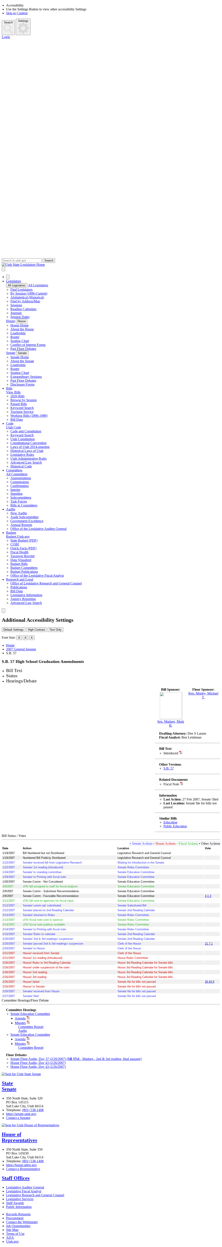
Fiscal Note (171, 784)
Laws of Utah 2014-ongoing (29, 447)
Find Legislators (21, 289)
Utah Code (13, 427)
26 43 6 (209, 981)
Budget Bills (19, 564)
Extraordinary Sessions (26, 376)
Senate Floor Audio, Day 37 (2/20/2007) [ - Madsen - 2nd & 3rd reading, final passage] (76, 1059)
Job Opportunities (18, 1226)
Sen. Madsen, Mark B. (170, 723)
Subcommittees (20, 497)
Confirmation (19, 486)
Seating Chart (19, 341)
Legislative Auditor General (25, 1187)
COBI (14, 544)
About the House (22, 329)
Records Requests (18, 1214)
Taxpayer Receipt (22, 556)
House (10, 321)
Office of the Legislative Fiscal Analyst (37, 575)
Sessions (16, 305)
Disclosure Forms (22, 384)
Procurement (14, 1218)
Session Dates (19, 317)
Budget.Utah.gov (18, 536)
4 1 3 (208, 896)
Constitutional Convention (28, 443)
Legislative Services (19, 1199)
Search (8, 22)
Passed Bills (18, 404)
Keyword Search (22, 408)
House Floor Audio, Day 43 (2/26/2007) (38, 1063)
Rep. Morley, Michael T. (203, 695)
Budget (11, 532)
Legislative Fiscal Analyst (23, 1191)
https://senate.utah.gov (21, 1114)
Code (9, 423)
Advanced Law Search (26, 462)
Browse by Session (23, 400)
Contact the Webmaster (22, 1222)
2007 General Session (21, 649)
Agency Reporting (23, 599)
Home (10, 645)
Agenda (20, 1018)
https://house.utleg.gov (21, 1165)
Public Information (19, 1207)
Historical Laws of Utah (26, 451)
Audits (10, 509)
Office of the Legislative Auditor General (38, 529)
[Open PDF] (180, 753)
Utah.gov (12, 1241)
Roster (14, 337)
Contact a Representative (23, 1169)
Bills (9, 388)
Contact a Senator (18, 1118)
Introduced (170, 753)
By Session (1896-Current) (28, 293)
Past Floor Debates (23, 349)
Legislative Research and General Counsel (35, 1195)
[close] (3, 610)
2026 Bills (17, 396)
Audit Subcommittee (24, 517)
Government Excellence (26, 521)
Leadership (18, 333)
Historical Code (21, 466)
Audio (22, 1031)
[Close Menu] (8, 277)
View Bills (13, 392)
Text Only (55, 629)
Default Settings (13, 629)
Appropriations (20, 478)
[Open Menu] (3, 269)
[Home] (111, 265)
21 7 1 (209, 943)
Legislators (13, 281)
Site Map (12, 1230)
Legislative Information (26, 595)
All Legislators (17, 285)
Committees (14, 470)
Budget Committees (24, 568)
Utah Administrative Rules (28, 458)
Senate (10, 353)
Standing (16, 493)
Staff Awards (15, 1203)
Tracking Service (22, 412)
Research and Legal (19, 579)
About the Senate (22, 361)
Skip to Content (17, 13)
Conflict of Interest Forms (28, 345)
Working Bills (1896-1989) (28, 415)
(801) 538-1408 (33, 1110)
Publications (18, 587)
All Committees (17, 474)
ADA (10, 1237)
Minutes (20, 1023)
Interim (15, 490)
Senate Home (19, 357)
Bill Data (16, 419)
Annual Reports (21, 525)
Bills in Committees (23, 505)
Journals (16, 313)
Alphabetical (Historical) (27, 297)
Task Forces (18, 501)
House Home (19, 325)
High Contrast (36, 629)
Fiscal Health (19, 552)
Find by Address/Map (25, 301)
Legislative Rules (22, 454)
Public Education (175, 826)
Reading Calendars (23, 309)
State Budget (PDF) (24, 540)
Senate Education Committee (30, 1014)
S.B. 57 (168, 768)
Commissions (19, 482)
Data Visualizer (20, 560)
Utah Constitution (22, 439)
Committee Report (30, 1027)
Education (170, 822)
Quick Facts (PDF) (23, 548)
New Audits (18, 513)
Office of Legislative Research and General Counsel (46, 583)
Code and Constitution (25, 431)
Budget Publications (24, 571)
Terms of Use (15, 1234)
